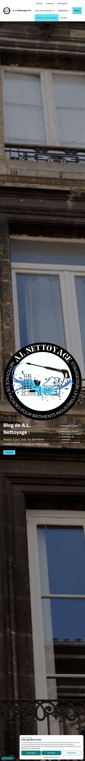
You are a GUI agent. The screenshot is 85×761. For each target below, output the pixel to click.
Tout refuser (51, 753)
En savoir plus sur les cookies (51, 757)
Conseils (9, 452)
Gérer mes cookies (7, 758)
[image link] (6, 10)
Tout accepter (31, 753)
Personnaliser (71, 753)
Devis (77, 11)
